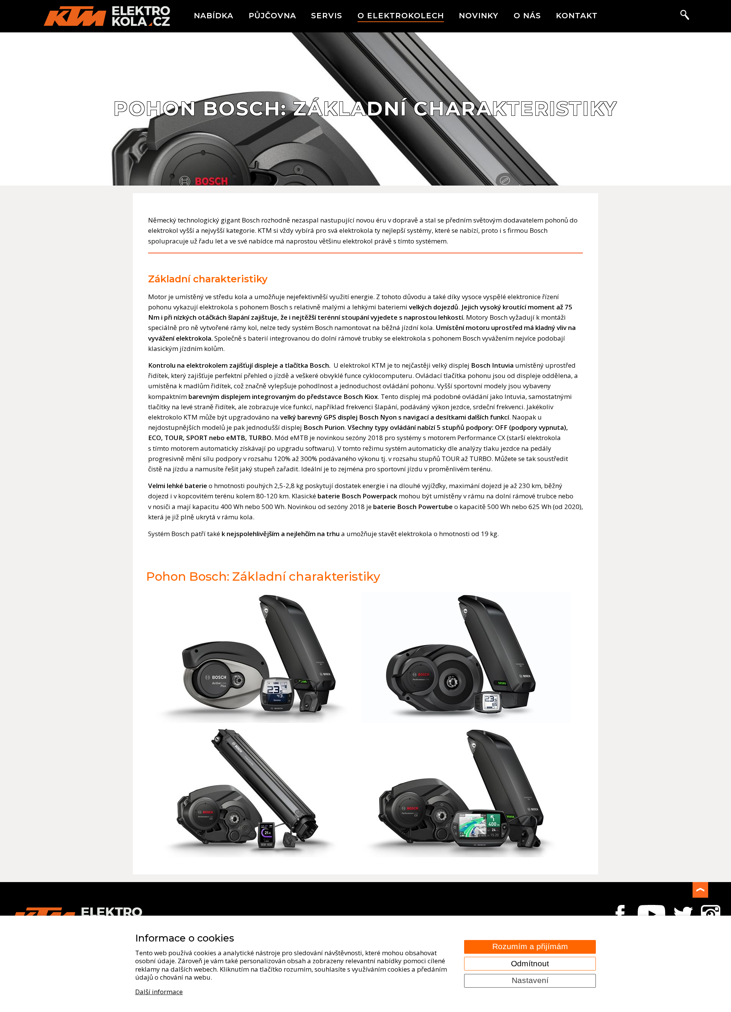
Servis (326, 15)
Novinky (478, 15)
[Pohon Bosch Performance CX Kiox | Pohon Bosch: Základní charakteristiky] (253, 854)
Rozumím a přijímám (530, 946)
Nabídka (213, 15)
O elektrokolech (401, 15)
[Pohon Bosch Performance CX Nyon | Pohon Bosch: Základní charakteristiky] (466, 854)
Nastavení (530, 980)
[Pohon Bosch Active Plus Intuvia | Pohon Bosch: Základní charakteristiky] (253, 720)
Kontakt (577, 15)
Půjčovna (272, 15)
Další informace (159, 991)
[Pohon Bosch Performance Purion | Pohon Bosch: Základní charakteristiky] (466, 720)
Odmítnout (530, 963)
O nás (527, 15)
